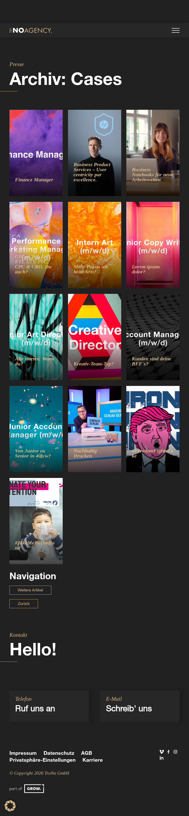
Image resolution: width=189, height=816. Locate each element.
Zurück (24, 603)
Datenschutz (59, 753)
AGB (86, 753)
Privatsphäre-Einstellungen (42, 760)
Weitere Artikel (30, 589)
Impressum (23, 753)
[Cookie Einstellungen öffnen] (10, 809)
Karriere (93, 760)
